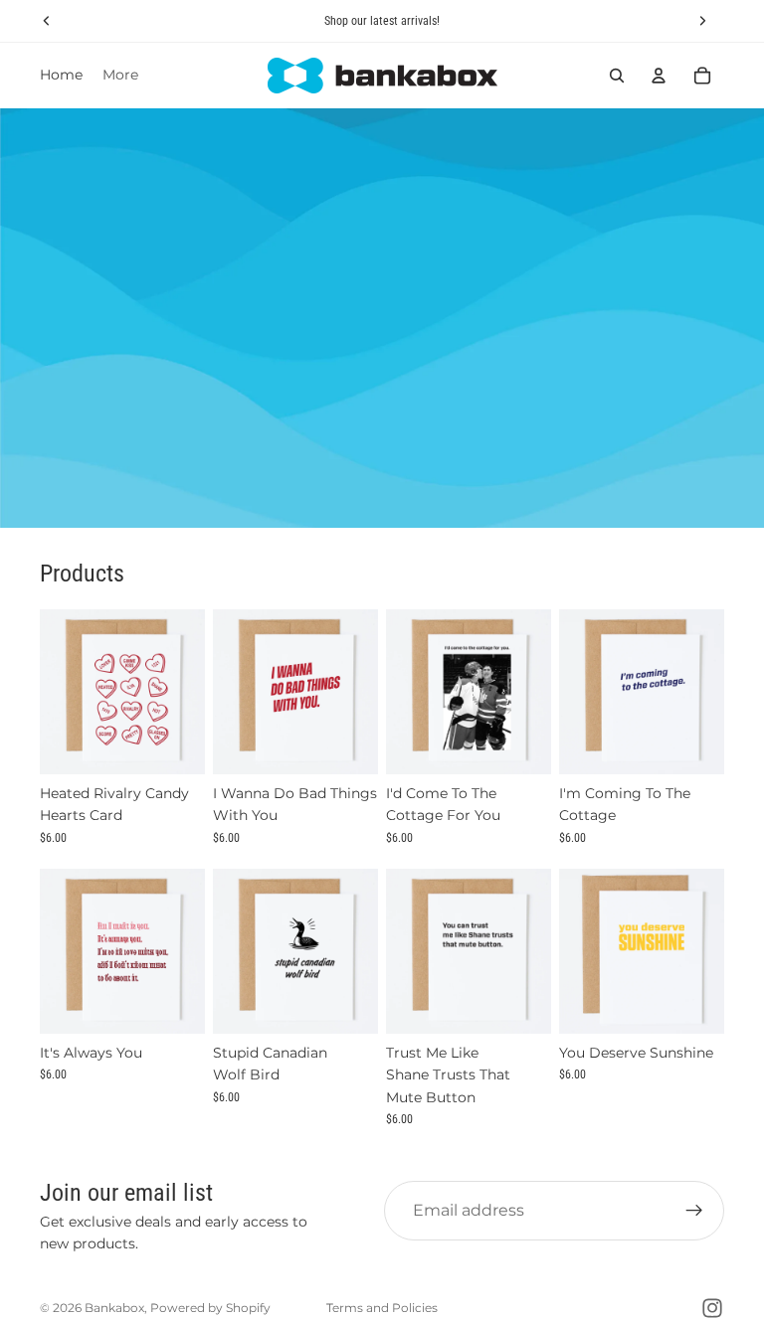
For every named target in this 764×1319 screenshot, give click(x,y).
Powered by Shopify (210, 1307)
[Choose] (174, 1003)
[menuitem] (120, 75)
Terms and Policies (382, 1307)
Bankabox (114, 1307)
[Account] (658, 75)
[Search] (617, 75)
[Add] (174, 743)
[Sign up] (694, 1211)
